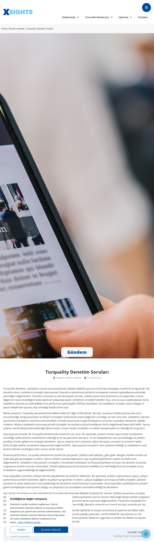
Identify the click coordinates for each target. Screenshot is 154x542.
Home (4, 28)
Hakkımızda (68, 17)
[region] (39, 515)
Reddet (21, 529)
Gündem (143, 17)
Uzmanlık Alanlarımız (97, 17)
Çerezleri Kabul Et (51, 529)
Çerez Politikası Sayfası (29, 522)
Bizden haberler (17, 28)
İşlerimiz (123, 17)
